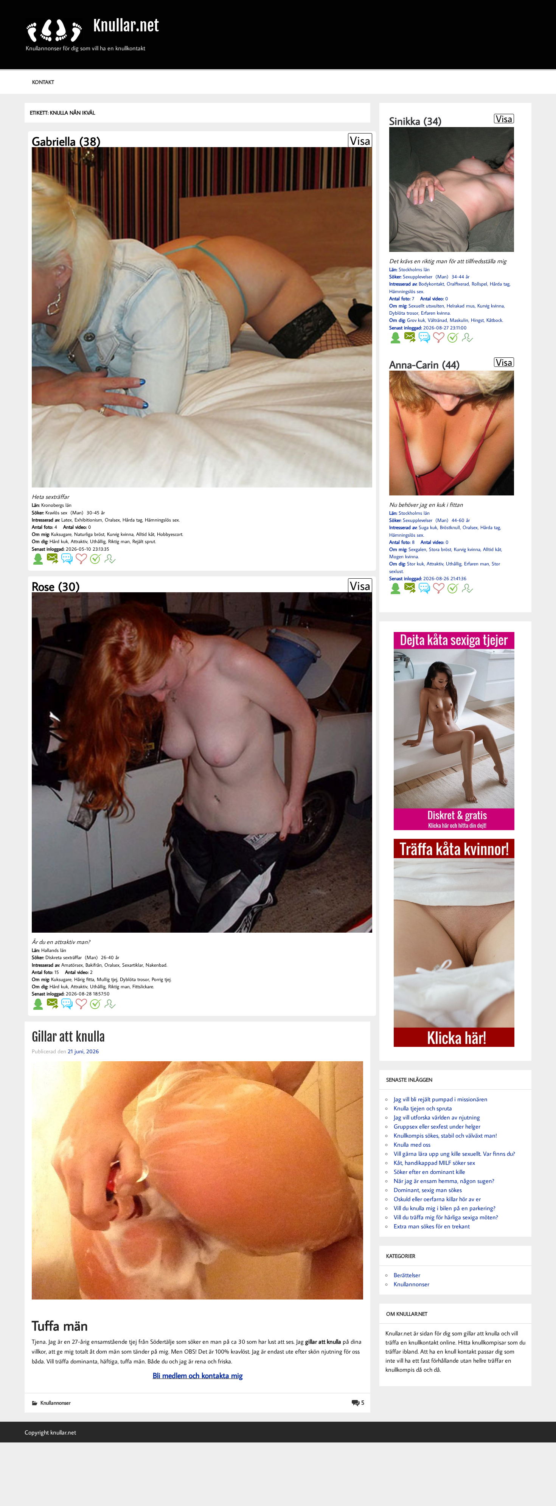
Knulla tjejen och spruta (423, 1108)
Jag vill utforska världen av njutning (437, 1117)
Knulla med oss (412, 1144)
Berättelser (407, 1275)
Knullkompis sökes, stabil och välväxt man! (445, 1135)
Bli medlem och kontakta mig (197, 1375)
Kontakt (43, 81)
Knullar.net (126, 25)
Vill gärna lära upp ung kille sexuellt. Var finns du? (454, 1153)
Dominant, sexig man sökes (428, 1190)
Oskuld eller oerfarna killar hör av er (437, 1199)
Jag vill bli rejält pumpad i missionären (441, 1099)
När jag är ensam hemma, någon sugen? (444, 1181)
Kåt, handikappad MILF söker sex (434, 1162)
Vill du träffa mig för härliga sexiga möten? (446, 1217)
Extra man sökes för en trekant (432, 1226)
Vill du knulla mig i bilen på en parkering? (444, 1208)
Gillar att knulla (68, 1037)
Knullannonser (55, 1402)
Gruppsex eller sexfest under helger (437, 1126)
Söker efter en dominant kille (429, 1171)
